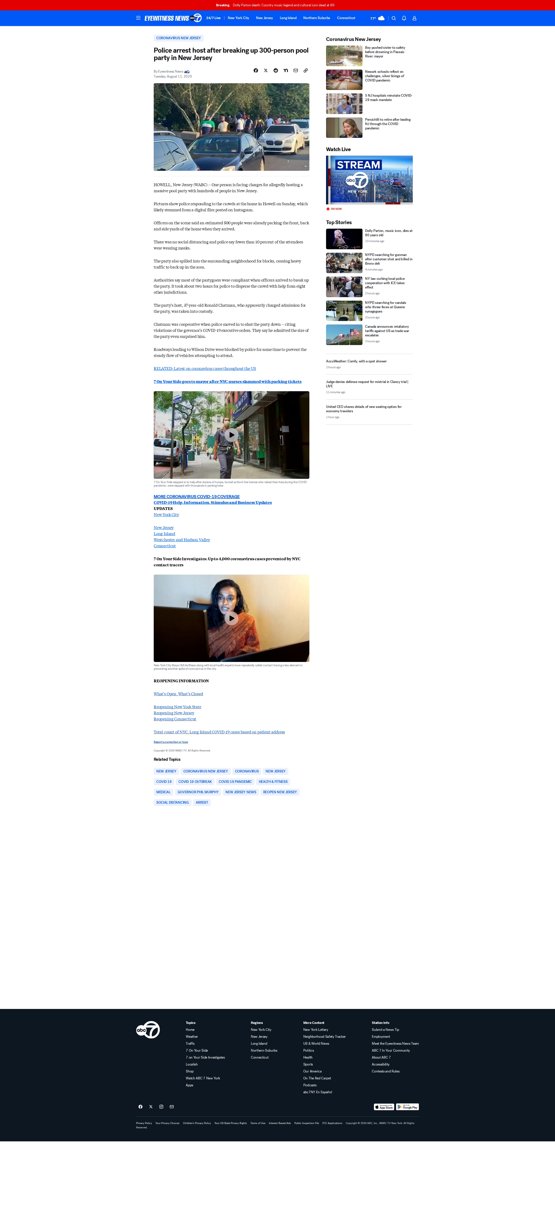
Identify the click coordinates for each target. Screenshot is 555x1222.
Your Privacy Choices (167, 1123)
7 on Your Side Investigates (205, 1057)
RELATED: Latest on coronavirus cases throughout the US (205, 368)
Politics (308, 1050)
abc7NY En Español (317, 1092)
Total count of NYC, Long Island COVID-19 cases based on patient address (219, 732)
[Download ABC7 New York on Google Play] (407, 1106)
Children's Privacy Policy (197, 1123)
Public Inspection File (306, 1123)
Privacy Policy (144, 1123)
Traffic (190, 1043)
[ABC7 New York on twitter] (151, 1107)
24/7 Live (213, 18)
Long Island (288, 18)
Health (308, 1057)
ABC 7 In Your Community (391, 1050)
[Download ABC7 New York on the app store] (384, 1106)
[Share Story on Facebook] (256, 70)
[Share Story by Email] (295, 70)
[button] (138, 17)
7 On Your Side (197, 1050)
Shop (190, 1071)
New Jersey (264, 18)
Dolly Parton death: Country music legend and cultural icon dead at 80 (275, 5)
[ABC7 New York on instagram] (161, 1107)
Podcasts (309, 1085)
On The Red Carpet (317, 1078)
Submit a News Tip (385, 1029)
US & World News (316, 1043)
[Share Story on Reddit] (275, 70)
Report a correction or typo (171, 742)
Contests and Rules (385, 1071)
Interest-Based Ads (280, 1123)
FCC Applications (332, 1123)
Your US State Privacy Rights (230, 1123)
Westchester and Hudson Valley (182, 539)
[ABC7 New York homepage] (173, 18)
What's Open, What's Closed (178, 693)
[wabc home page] (148, 1029)
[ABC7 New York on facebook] (140, 1107)
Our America (312, 1071)
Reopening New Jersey (174, 712)
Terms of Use (257, 1123)
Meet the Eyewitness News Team (395, 1043)
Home (190, 1029)
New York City (238, 18)
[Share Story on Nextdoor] (285, 70)
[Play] (369, 180)
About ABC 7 (381, 1057)
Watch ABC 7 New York (203, 1078)
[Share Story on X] (265, 70)
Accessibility (381, 1064)
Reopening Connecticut (175, 719)
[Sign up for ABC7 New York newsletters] (171, 1107)
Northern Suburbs (316, 18)
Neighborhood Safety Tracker (324, 1036)
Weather (192, 1036)
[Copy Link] (305, 70)
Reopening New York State (177, 706)
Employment (381, 1036)
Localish (192, 1064)
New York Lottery (315, 1029)
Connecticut (346, 18)
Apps (189, 1085)
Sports (308, 1064)
